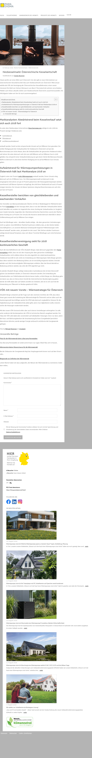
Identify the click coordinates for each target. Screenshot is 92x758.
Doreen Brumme (19, 75)
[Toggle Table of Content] (55, 99)
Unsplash (22, 328)
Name (6, 410)
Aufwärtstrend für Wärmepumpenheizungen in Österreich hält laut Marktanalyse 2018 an (29, 104)
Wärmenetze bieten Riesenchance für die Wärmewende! (19, 347)
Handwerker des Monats (28, 15)
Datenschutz (13, 733)
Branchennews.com (35, 128)
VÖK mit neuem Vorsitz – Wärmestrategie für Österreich (19, 111)
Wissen (61, 15)
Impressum (4, 733)
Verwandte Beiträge (11, 114)
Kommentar (8, 382)
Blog (2, 15)
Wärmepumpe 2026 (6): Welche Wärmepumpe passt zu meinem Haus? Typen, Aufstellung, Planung (37, 543)
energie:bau (10, 206)
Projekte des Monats (49, 15)
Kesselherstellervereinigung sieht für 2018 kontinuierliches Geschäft (23, 109)
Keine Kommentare (21, 67)
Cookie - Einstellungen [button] (25, 733)
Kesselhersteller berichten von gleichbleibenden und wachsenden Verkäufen (25, 107)
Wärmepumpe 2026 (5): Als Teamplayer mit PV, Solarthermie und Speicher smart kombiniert (34, 583)
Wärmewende (33, 67)
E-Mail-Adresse (8, 416)
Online (12, 470)
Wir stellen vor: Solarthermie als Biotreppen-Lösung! (22, 707)
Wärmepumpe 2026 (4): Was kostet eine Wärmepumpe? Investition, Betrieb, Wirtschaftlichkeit (35, 623)
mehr (86, 546)
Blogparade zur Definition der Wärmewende (14, 358)
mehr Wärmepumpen (25, 176)
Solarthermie (12, 15)
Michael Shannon (11, 328)
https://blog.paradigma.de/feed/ (16, 490)
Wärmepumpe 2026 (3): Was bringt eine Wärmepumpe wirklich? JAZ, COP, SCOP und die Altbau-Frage (37, 665)
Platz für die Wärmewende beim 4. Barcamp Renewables (18, 338)
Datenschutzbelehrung (13, 432)
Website (6, 421)
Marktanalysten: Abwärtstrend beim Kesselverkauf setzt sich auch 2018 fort (25, 102)
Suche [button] (69, 14)
